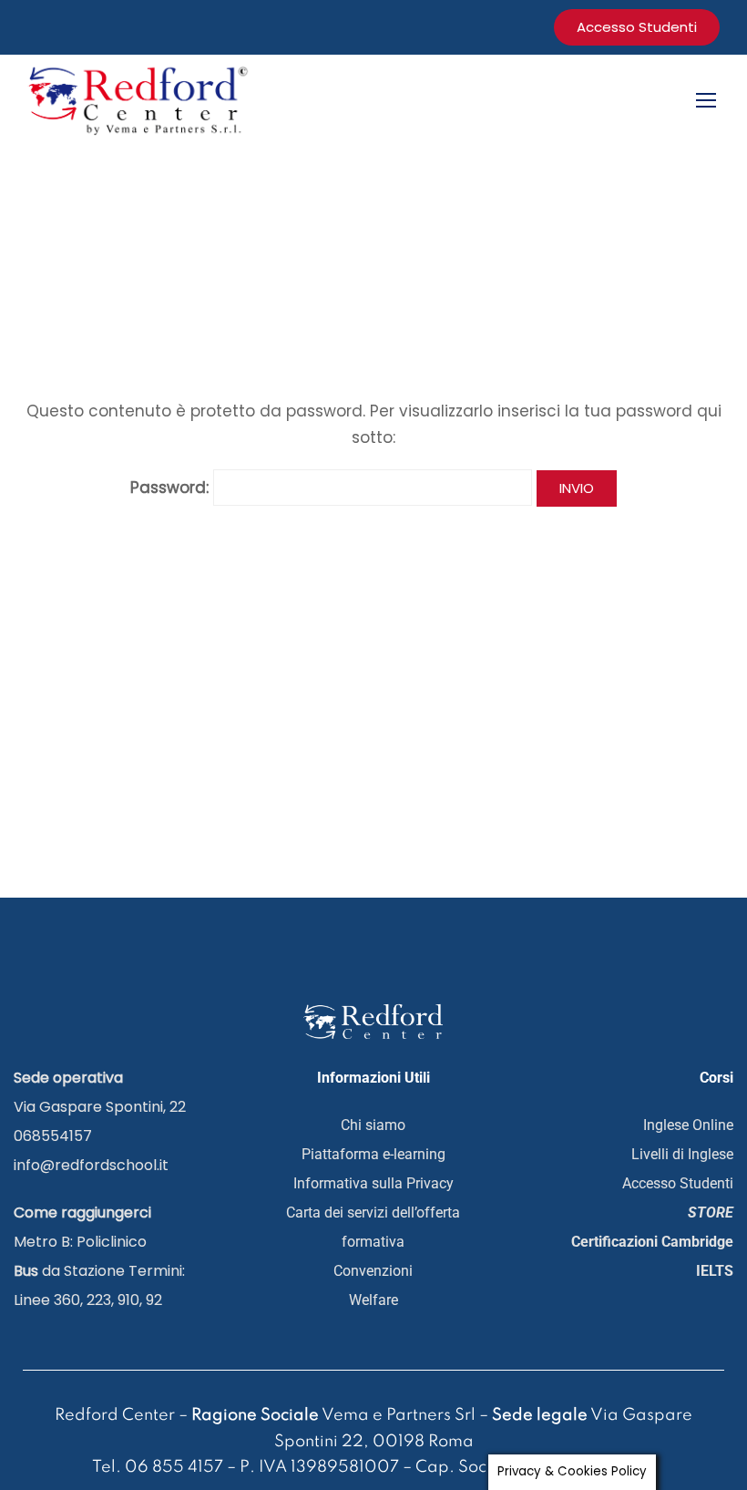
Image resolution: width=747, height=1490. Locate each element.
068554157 (53, 1135)
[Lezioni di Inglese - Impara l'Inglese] (141, 99)
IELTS (714, 1270)
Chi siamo (373, 1125)
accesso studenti (637, 26)
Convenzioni (373, 1270)
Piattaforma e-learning (373, 1154)
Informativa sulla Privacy (373, 1183)
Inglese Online (688, 1125)
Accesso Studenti (677, 1183)
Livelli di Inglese (682, 1154)
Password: (171, 487)
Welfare (373, 1300)
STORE (710, 1212)
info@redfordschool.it (91, 1165)
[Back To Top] (669, 1403)
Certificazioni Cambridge (652, 1241)
